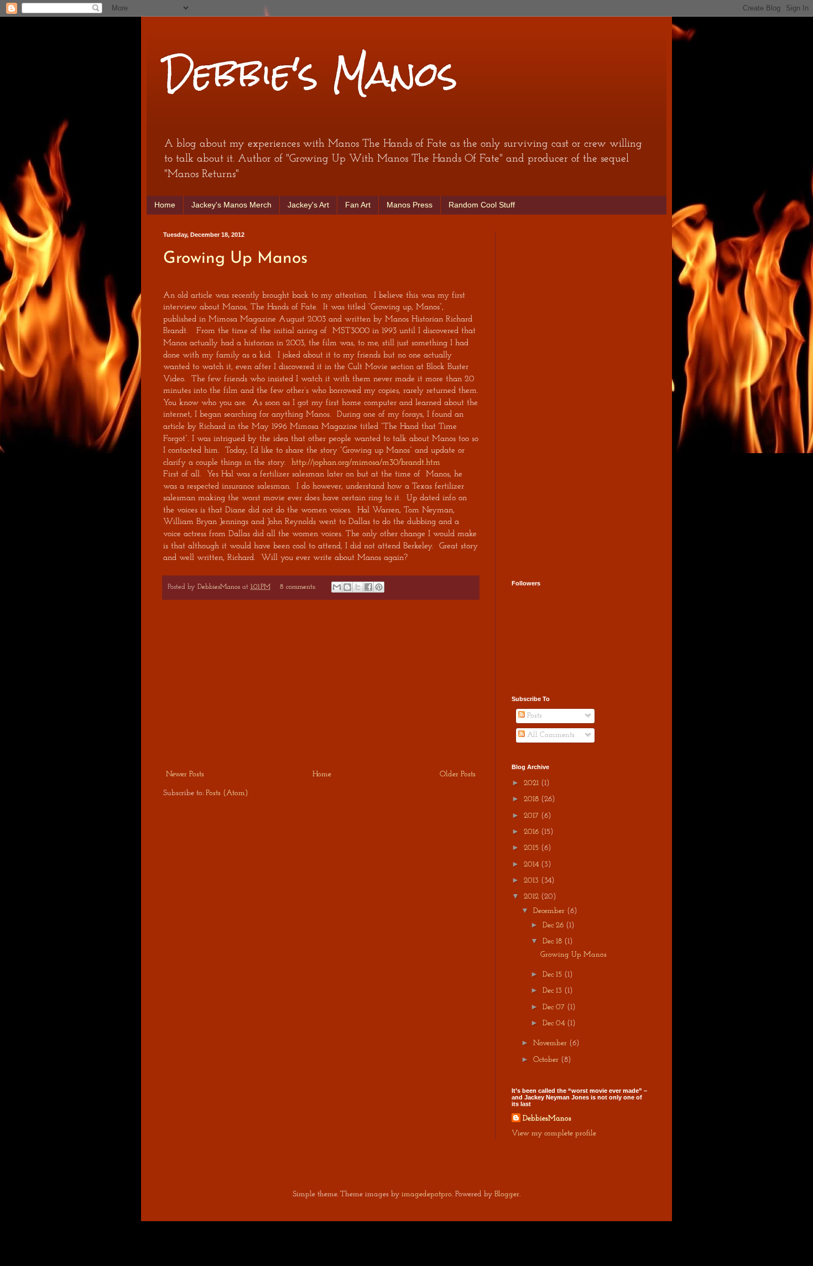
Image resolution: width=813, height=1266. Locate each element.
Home (164, 204)
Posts (533, 716)
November (551, 1043)
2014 (532, 864)
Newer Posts (185, 774)
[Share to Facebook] (368, 587)
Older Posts (458, 774)
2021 (532, 783)
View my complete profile (554, 1133)
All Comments (550, 735)
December (550, 911)
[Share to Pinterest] (378, 587)
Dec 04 (555, 1023)
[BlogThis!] (347, 587)
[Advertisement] (321, 684)
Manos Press (409, 204)
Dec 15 (553, 975)
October (547, 1060)
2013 (532, 880)
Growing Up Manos (235, 258)
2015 (532, 848)
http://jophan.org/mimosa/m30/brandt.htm (365, 462)
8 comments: (299, 587)
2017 (532, 816)
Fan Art (358, 204)
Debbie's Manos (310, 74)
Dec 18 (553, 941)
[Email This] (336, 587)
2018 (532, 799)
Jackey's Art (308, 204)
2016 (532, 832)
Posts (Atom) (227, 793)
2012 (532, 897)
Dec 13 (553, 991)
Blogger (506, 1194)
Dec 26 (554, 925)
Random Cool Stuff (482, 204)
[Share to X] (357, 587)
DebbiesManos (547, 1118)
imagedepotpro (427, 1194)
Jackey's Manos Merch (231, 204)
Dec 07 (555, 1007)
